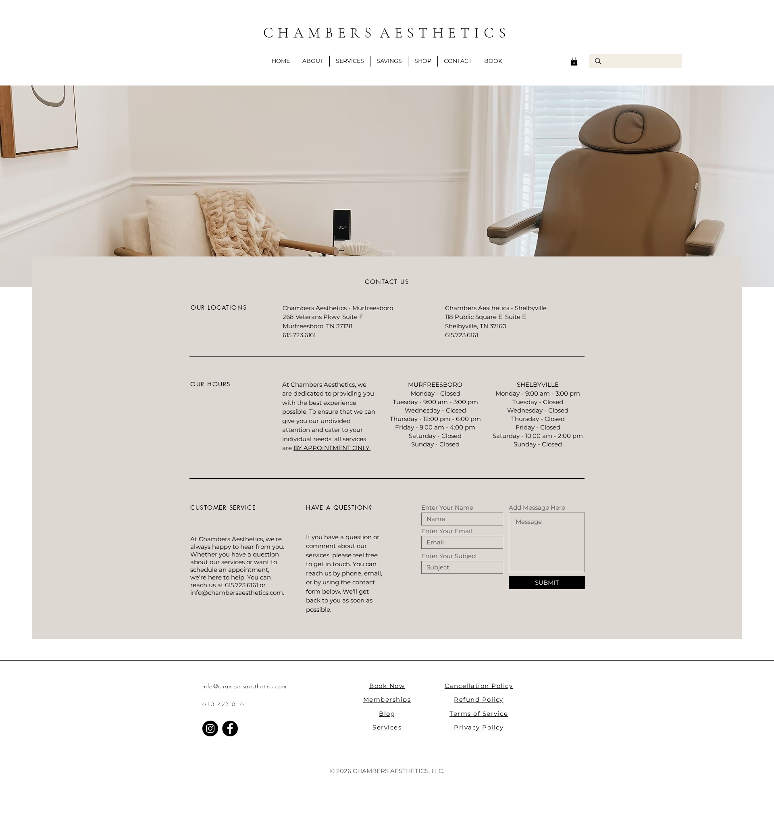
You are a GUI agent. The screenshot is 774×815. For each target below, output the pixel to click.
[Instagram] (210, 728)
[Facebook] (230, 728)
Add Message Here (537, 507)
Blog (387, 713)
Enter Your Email (446, 531)
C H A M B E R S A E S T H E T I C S (386, 33)
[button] (389, 61)
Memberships (387, 699)
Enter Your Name (447, 507)
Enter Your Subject (449, 556)
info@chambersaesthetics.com (236, 592)
